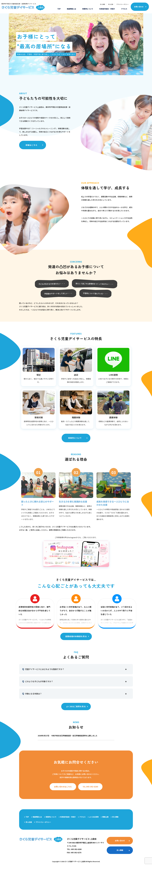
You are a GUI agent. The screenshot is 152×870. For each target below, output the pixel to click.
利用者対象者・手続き (107, 9)
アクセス (124, 9)
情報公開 (105, 817)
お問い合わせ (138, 7)
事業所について (87, 9)
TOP (59, 9)
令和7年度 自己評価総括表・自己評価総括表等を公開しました (67, 735)
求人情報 (102, 4)
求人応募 (110, 4)
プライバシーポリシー (122, 4)
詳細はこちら (31, 145)
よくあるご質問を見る (76, 706)
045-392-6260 (90, 786)
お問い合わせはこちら (63, 786)
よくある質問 (94, 817)
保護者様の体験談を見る (76, 636)
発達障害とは (71, 9)
